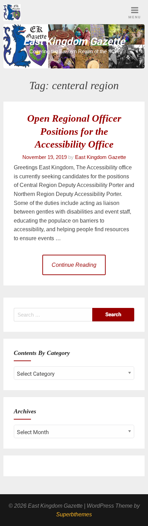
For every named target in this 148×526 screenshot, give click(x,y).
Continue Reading (74, 265)
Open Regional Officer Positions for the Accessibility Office (74, 131)
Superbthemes (74, 514)
